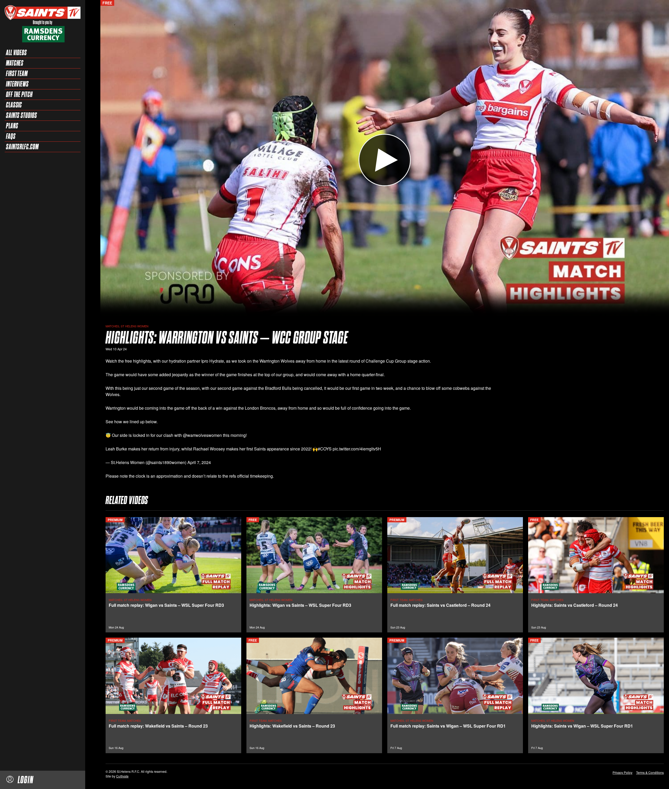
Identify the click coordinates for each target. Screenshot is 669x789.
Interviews (17, 84)
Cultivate (122, 776)
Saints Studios (21, 115)
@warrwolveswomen (202, 435)
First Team (17, 73)
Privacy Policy (622, 772)
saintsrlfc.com (22, 147)
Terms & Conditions (650, 772)
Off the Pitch (19, 94)
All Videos (16, 52)
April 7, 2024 (199, 462)
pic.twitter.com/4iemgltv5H (357, 449)
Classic (14, 105)
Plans (12, 126)
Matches (15, 63)
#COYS (325, 449)
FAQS (11, 136)
